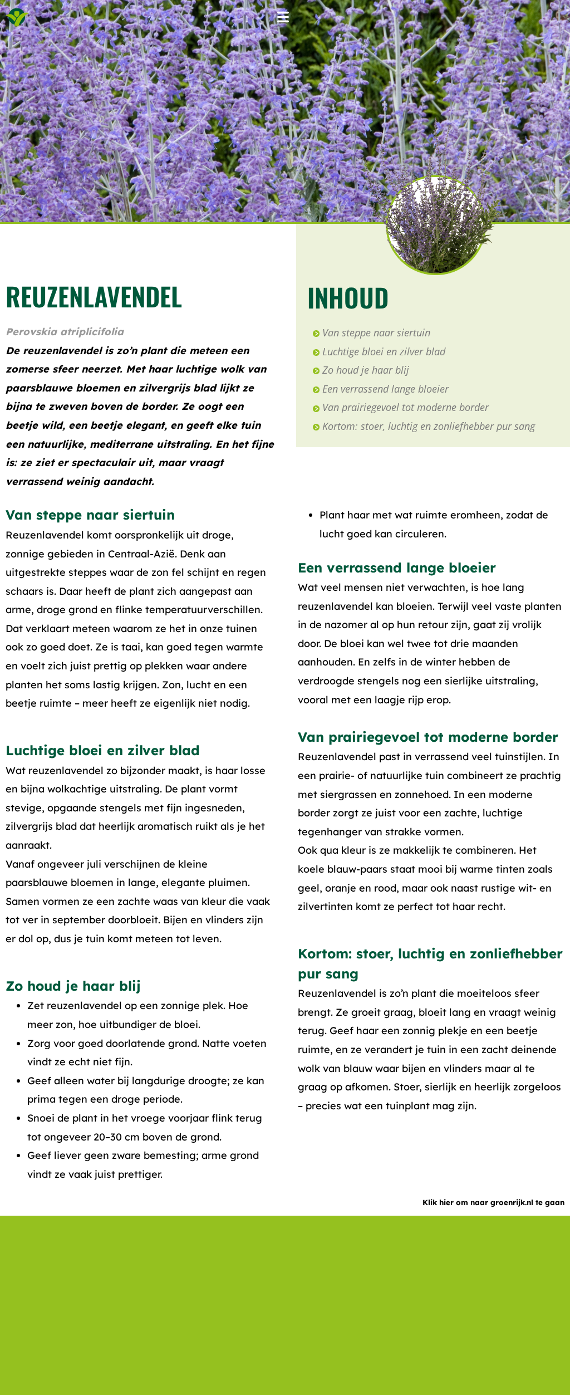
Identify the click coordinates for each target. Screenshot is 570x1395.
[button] (283, 17)
